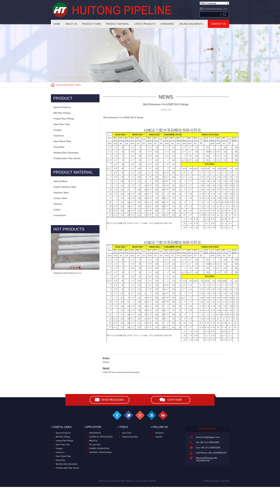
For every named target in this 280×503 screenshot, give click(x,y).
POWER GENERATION (99, 448)
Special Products (62, 107)
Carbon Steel (60, 198)
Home (71, 85)
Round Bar (58, 147)
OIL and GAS (94, 444)
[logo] (122, 10)
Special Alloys (60, 181)
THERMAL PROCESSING (100, 452)
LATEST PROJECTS (144, 24)
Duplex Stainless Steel (64, 187)
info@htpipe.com (218, 8)
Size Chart (126, 433)
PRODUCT (62, 98)
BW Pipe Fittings (61, 113)
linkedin (158, 437)
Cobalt (56, 209)
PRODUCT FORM (91, 24)
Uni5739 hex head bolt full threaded (121, 372)
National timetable (130, 437)
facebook (159, 433)
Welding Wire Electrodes (66, 152)
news (78, 85)
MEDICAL (93, 441)
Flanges (57, 130)
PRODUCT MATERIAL (117, 24)
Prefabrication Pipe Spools (67, 158)
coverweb (225, 481)
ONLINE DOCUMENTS (191, 24)
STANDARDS (167, 24)
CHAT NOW (175, 399)
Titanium (57, 204)
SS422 (106, 362)
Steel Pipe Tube (61, 124)
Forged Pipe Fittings (63, 118)
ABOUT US (71, 24)
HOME (56, 24)
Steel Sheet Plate (62, 141)
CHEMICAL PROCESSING (101, 437)
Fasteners (58, 135)
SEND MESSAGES (112, 399)
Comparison (59, 215)
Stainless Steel (61, 192)
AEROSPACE (95, 433)
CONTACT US (218, 24)
